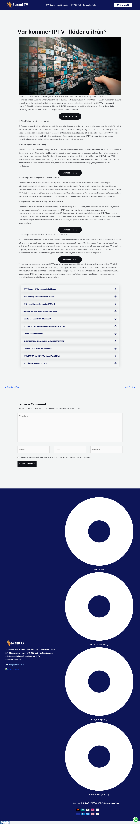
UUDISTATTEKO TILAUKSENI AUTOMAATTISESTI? (44, 341)
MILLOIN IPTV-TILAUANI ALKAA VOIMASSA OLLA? (44, 326)
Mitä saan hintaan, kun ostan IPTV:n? (39, 304)
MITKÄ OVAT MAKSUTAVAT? (35, 363)
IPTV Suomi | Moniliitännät (57, 5)
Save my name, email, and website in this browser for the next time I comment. (56, 457)
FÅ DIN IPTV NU (70, 173)
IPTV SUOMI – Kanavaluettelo (83, 5)
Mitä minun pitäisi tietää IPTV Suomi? (39, 297)
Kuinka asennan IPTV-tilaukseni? (37, 319)
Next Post (129, 387)
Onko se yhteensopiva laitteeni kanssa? (40, 311)
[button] (70, 289)
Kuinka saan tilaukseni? (33, 334)
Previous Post (12, 387)
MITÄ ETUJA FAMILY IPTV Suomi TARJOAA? (42, 356)
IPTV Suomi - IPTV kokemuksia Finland (40, 289)
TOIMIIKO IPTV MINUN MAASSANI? (38, 349)
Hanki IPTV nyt (70, 116)
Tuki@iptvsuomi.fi (16, 664)
